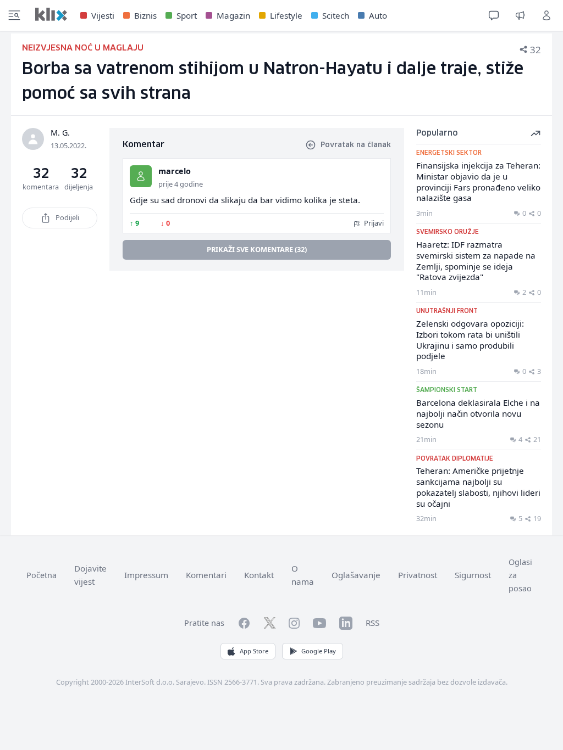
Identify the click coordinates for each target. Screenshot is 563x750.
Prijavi (373, 223)
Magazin (233, 15)
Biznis (145, 15)
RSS (372, 622)
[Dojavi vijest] (520, 15)
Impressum (146, 574)
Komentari (206, 574)
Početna (41, 575)
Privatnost (417, 574)
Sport (186, 15)
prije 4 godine (180, 184)
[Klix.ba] (51, 14)
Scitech (335, 15)
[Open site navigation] (14, 15)
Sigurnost (473, 574)
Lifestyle (286, 15)
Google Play (318, 651)
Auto (378, 15)
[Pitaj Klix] (494, 15)
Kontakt (259, 574)
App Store (254, 651)
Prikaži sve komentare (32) (257, 249)
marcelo (174, 171)
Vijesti (102, 15)
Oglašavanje (356, 574)
